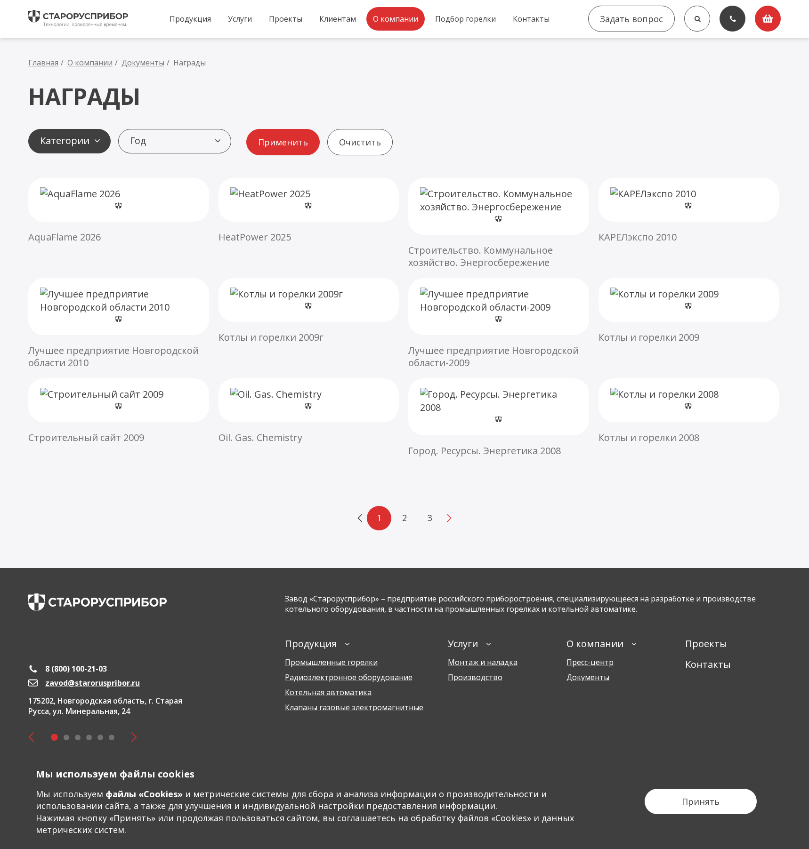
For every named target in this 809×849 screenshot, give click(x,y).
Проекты (285, 19)
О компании (395, 19)
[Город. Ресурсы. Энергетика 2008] (498, 417)
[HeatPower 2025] (308, 210)
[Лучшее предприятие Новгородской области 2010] (118, 323)
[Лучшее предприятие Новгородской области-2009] (498, 323)
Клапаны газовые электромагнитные (354, 707)
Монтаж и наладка (483, 662)
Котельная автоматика (328, 692)
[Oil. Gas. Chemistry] (308, 411)
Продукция (190, 19)
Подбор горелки (465, 19)
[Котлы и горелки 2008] (689, 411)
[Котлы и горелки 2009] (689, 311)
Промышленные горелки (331, 662)
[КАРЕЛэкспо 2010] (689, 210)
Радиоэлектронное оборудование (349, 677)
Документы (587, 677)
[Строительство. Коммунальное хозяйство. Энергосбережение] (498, 223)
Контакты (531, 19)
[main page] (97, 602)
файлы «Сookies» (144, 794)
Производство (475, 677)
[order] (768, 19)
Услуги (240, 19)
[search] (697, 19)
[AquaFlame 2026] (118, 210)
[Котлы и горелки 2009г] (308, 311)
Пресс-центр (590, 662)
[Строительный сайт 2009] (118, 411)
